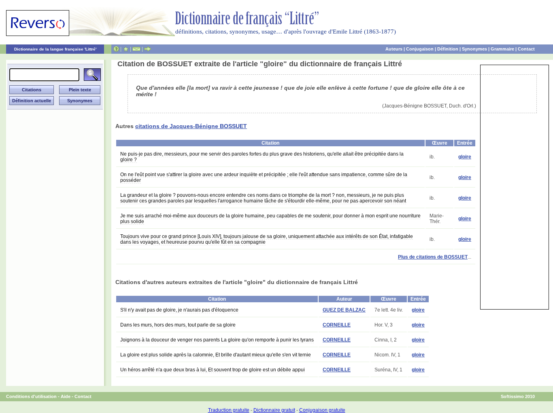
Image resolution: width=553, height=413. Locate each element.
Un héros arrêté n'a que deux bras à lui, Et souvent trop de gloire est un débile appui (212, 370)
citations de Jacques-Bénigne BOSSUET (191, 126)
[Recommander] (147, 49)
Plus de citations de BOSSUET (433, 257)
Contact (526, 48)
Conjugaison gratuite (322, 410)
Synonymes (474, 48)
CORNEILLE (337, 325)
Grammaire (502, 48)
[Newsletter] (136, 49)
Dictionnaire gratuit (274, 410)
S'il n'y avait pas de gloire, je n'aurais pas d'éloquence (179, 310)
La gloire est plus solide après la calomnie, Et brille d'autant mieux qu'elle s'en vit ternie (215, 355)
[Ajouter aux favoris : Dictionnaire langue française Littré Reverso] (126, 49)
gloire (464, 157)
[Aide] (116, 49)
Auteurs (393, 48)
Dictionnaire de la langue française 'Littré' (55, 49)
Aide (65, 396)
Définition (447, 48)
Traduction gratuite (228, 410)
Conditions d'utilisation (31, 396)
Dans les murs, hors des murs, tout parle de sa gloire (178, 325)
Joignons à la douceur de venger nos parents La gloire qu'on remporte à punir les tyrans (217, 340)
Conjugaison (420, 48)
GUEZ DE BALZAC (344, 310)
